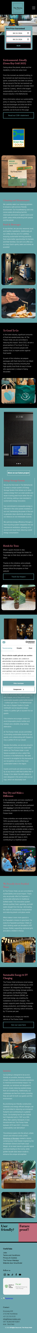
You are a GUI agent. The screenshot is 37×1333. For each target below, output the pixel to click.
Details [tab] (19, 648)
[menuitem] (18, 1252)
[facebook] (16, 1275)
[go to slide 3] (20, 463)
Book (18, 46)
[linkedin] (8, 1275)
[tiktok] (12, 1275)
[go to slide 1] (16, 463)
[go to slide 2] (18, 463)
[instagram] (4, 1275)
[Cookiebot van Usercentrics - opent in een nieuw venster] (26, 642)
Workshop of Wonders (11, 1138)
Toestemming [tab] (7, 648)
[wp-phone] (3, 9)
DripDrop (10, 808)
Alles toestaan (18, 683)
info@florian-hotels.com (12, 1319)
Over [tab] (30, 648)
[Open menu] (33, 7)
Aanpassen (17, 689)
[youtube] (20, 1275)
